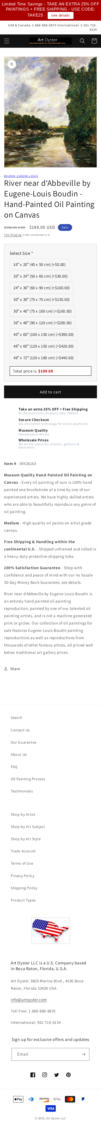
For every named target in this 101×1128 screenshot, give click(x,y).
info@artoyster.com (29, 999)
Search (17, 717)
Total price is (33, 371)
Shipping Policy (24, 887)
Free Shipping (13, 235)
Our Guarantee (24, 742)
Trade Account (23, 851)
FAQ (14, 766)
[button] (7, 41)
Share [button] (15, 668)
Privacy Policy (22, 875)
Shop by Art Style (26, 838)
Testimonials (22, 791)
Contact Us (20, 730)
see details (60, 15)
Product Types (23, 900)
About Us (19, 754)
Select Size (21, 253)
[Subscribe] (83, 1054)
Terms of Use (22, 863)
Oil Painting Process (28, 778)
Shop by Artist (23, 814)
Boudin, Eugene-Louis (21, 176)
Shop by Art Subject (28, 826)
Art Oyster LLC (56, 1118)
